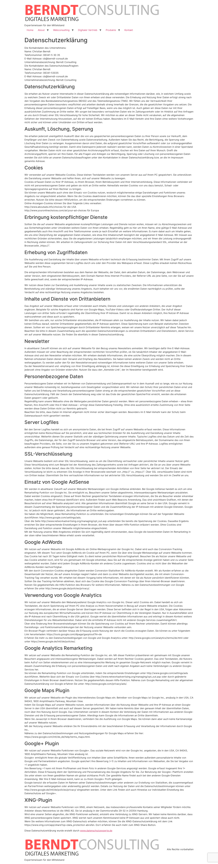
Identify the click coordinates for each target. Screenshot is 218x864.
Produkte (111, 30)
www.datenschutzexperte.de (96, 830)
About (41, 30)
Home (30, 30)
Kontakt (128, 30)
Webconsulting (61, 30)
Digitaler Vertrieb (87, 30)
